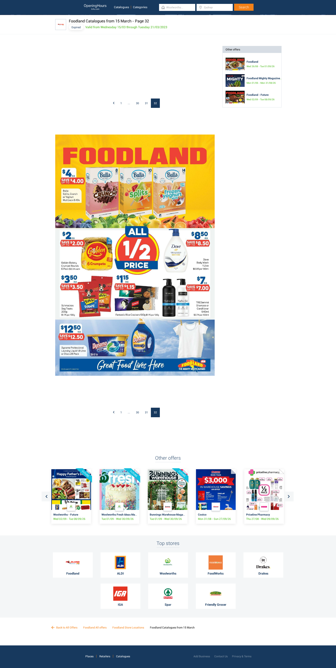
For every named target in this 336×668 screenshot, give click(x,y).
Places (89, 656)
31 (146, 103)
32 (155, 103)
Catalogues (121, 7)
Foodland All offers (95, 627)
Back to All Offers (66, 627)
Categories (140, 7)
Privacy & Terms (241, 656)
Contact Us (221, 656)
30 (137, 103)
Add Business (201, 656)
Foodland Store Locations (128, 627)
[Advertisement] (106, 70)
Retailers (104, 656)
